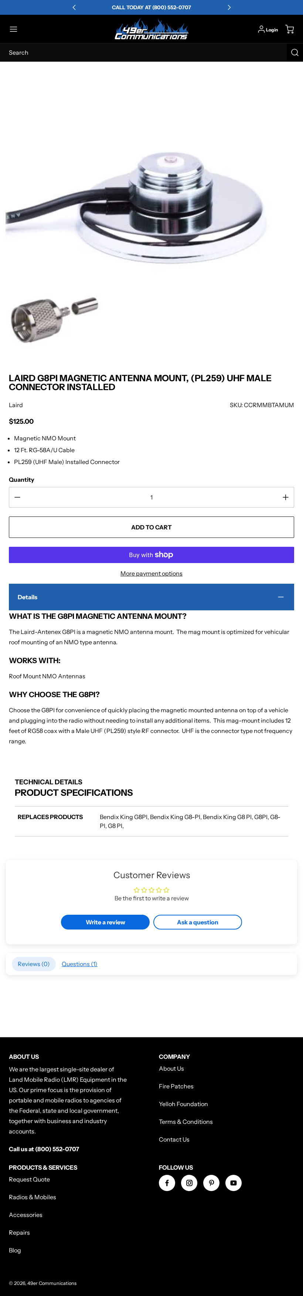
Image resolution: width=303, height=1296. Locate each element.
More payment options (151, 573)
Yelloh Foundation (183, 1104)
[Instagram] (189, 1183)
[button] (17, 29)
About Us (171, 1068)
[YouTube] (233, 1183)
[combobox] (151, 52)
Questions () (80, 964)
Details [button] (27, 597)
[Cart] (286, 29)
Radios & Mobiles (32, 1197)
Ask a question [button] (197, 922)
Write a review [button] (105, 922)
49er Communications (51, 1283)
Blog (15, 1250)
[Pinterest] (211, 1183)
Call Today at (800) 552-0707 (151, 7)
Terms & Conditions (186, 1121)
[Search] (295, 52)
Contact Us (174, 1139)
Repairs (19, 1232)
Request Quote (29, 1179)
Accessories (25, 1214)
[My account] (261, 29)
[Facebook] (167, 1183)
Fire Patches (176, 1086)
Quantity (21, 479)
